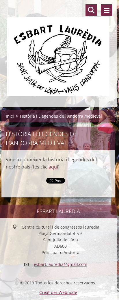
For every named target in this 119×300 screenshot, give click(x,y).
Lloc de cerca (91, 10)
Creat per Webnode (58, 292)
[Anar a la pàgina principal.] (58, 50)
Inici (10, 116)
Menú (106, 10)
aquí (53, 167)
